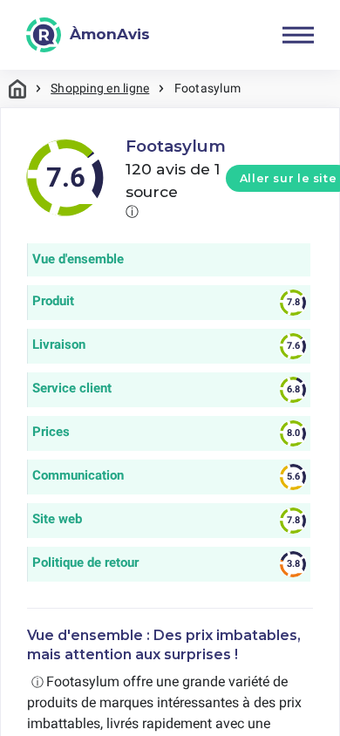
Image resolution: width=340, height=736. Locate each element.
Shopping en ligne (100, 88)
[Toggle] (298, 35)
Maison (17, 88)
